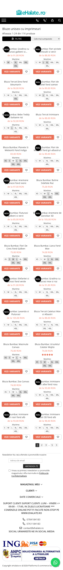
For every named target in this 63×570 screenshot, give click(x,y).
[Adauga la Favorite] (26, 71)
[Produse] (4, 21)
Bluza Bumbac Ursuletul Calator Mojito (47, 346)
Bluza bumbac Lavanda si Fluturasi (16, 313)
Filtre (18, 38)
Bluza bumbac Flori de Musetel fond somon (47, 83)
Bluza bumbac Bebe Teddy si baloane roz (16, 116)
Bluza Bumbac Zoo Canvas (15, 381)
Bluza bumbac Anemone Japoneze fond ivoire (15, 182)
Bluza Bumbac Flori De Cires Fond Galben (15, 247)
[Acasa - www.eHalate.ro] (31, 12)
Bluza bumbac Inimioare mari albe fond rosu (47, 383)
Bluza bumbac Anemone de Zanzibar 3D (47, 214)
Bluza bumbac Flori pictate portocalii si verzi (47, 50)
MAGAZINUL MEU (30, 484)
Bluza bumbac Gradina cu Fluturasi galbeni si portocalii (15, 50)
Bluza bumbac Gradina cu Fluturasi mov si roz (47, 280)
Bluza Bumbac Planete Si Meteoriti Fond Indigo (15, 149)
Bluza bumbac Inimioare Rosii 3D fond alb (47, 416)
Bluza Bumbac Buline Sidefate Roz (47, 182)
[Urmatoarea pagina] (56, 445)
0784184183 (33, 519)
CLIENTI (30, 490)
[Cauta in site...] (59, 20)
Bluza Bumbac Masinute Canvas (15, 346)
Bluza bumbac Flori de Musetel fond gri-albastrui (47, 149)
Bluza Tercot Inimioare (47, 114)
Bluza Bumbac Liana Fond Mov (47, 247)
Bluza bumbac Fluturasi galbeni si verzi (16, 214)
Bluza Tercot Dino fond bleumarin (16, 83)
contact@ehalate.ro (33, 528)
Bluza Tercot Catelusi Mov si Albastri (47, 313)
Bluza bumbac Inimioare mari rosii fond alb (15, 416)
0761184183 (33, 523)
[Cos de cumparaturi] (52, 20)
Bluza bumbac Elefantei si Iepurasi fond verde (15, 280)
